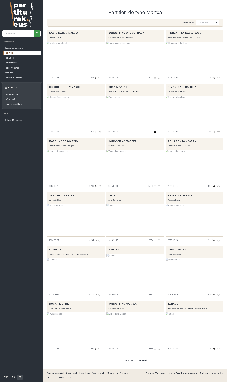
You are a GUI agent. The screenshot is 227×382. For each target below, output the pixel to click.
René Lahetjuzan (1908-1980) (179, 146)
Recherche (37, 33)
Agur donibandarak (182, 141)
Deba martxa (177, 249)
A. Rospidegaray (81, 254)
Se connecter (12, 94)
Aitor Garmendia (114, 200)
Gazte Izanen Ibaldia (63, 33)
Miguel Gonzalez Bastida (177, 91)
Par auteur (9, 58)
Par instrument (11, 63)
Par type (9, 53)
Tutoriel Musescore (13, 120)
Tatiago (173, 304)
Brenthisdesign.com (185, 373)
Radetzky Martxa (180, 195)
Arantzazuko (117, 87)
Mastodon (218, 373)
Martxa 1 (114, 249)
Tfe (156, 373)
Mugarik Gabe (59, 304)
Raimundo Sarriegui (116, 37)
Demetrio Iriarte (55, 37)
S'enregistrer (11, 99)
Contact (124, 373)
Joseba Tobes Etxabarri (191, 37)
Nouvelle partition (13, 104)
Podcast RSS (64, 378)
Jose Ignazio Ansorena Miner (60, 308)
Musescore (112, 373)
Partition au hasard (13, 78)
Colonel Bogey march (65, 87)
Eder (111, 195)
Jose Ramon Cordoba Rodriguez (62, 146)
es (13, 377)
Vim (104, 373)
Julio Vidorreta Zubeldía (58, 91)
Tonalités (9, 73)
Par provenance (12, 68)
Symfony (96, 373)
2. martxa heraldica (182, 87)
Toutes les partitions (14, 48)
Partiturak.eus (21, 15)
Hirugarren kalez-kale (184, 33)
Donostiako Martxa (122, 304)
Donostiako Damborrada (126, 33)
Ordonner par (188, 22)
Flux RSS (52, 378)
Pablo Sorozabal (174, 37)
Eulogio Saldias (55, 200)
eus (6, 377)
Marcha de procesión (64, 141)
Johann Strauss (174, 200)
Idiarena (55, 249)
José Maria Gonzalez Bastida (119, 91)
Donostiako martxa (122, 141)
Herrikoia (129, 37)
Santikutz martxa (61, 195)
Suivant (143, 360)
